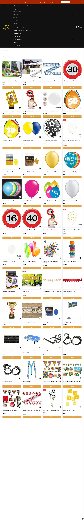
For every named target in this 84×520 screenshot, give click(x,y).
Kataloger (15, 42)
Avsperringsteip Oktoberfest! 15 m (51, 80)
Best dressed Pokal (6, 322)
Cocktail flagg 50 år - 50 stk (69, 410)
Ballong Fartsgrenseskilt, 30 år (70, 80)
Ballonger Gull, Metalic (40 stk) (29, 171)
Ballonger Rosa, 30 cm (28, 200)
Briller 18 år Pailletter (47, 351)
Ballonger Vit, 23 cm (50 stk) (8, 261)
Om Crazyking (16, 45)
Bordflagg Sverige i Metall (69, 322)
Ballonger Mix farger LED (8, 200)
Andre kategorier (17, 33)
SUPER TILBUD (65, 2)
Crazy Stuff (16, 17)
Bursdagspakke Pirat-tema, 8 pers (10, 410)
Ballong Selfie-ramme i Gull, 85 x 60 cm (11, 111)
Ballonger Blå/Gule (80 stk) (29, 140)
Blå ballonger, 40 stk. (47, 322)
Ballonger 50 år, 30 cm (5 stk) (69, 111)
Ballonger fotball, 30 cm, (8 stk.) (50, 140)
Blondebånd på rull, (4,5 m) (29, 322)
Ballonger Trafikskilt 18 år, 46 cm (50, 229)
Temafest (15, 20)
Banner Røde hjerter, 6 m (69, 291)
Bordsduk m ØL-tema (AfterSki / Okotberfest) (30, 351)
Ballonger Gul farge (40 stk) (8, 171)
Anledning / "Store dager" (19, 27)
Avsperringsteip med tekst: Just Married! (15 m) (32, 81)
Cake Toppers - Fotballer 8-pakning (51, 410)
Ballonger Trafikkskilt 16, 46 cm (9, 229)
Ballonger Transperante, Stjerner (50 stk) (71, 230)
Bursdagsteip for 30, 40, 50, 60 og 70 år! (31, 411)
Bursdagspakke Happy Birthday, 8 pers (52, 381)
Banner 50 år (26, 291)
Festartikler (16, 14)
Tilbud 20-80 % (16, 36)
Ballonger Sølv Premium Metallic (70, 200)
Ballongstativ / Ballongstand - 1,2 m (71, 261)
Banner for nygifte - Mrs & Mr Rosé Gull (52, 291)
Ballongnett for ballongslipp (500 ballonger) (50, 262)
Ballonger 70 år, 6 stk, (7, 140)
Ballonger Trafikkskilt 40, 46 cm (30, 229)
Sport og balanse (17, 11)
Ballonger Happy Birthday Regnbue (71, 171)
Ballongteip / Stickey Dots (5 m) (9, 291)
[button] (76, 27)
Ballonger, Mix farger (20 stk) (29, 261)
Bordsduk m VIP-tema (7, 351)
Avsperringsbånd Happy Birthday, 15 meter (10, 81)
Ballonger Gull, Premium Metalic (50, 171)
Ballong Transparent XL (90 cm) (50, 111)
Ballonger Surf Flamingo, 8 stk (49, 200)
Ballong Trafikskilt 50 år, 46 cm (30, 111)
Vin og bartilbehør (17, 39)
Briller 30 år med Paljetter (69, 351)
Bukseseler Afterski (27, 381)
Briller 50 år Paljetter (7, 381)
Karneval (15, 23)
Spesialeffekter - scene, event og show (22, 30)
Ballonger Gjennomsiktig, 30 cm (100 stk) (71, 140)
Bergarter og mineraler (18, 9)
